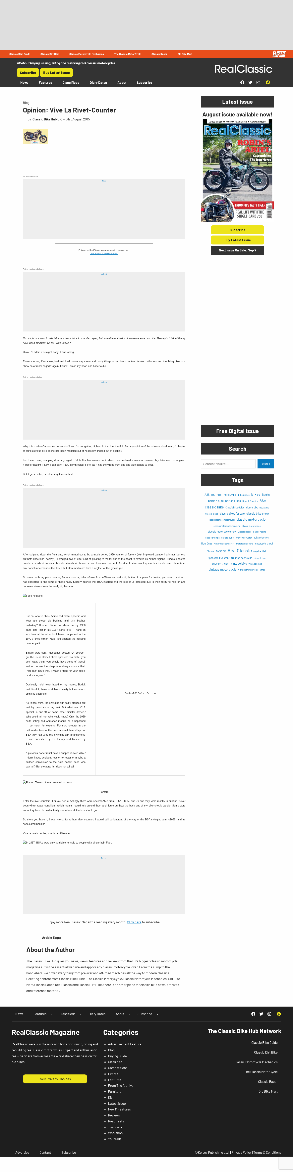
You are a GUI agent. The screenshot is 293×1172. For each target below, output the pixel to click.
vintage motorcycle (223, 569)
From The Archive (121, 1085)
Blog (26, 103)
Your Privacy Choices (55, 1079)
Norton (221, 551)
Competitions (117, 1068)
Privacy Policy (241, 1152)
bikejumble (244, 494)
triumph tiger (260, 558)
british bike (216, 500)
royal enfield (260, 551)
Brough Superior (250, 501)
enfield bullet (227, 537)
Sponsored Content (219, 557)
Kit (110, 1097)
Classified (115, 1062)
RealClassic (240, 550)
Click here (134, 922)
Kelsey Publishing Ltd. (214, 1152)
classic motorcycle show (222, 531)
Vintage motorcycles (248, 569)
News (210, 551)
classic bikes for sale (232, 513)
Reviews (114, 1115)
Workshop (115, 1133)
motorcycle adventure (224, 543)
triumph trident (220, 563)
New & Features (119, 1109)
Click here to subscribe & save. (104, 253)
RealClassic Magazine (46, 1032)
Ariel (219, 494)
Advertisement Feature (124, 1044)
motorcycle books (244, 543)
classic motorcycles (251, 526)
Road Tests (116, 1121)
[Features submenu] (52, 1014)
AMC (213, 495)
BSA (263, 500)
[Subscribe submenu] (157, 1014)
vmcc (262, 569)
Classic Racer (244, 531)
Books (266, 494)
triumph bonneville (241, 557)
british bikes (233, 500)
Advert (104, 181)
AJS (207, 494)
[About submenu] (130, 1014)
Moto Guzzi (206, 543)
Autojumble (230, 494)
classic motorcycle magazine (226, 526)
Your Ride (115, 1139)
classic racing (259, 531)
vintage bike (239, 563)
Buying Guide (117, 1056)
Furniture (115, 1091)
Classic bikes (211, 513)
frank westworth (244, 537)
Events (113, 1074)
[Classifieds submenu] (81, 1014)
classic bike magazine (257, 507)
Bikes (255, 494)
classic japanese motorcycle (221, 519)
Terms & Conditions (267, 1152)
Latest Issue (117, 1103)
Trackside (115, 1127)
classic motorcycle (251, 519)
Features (114, 1080)
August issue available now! (237, 114)
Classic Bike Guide (235, 507)
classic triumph (212, 537)
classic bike (214, 507)
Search (266, 463)
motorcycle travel (264, 543)
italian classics (261, 537)
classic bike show (257, 513)
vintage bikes (255, 563)
